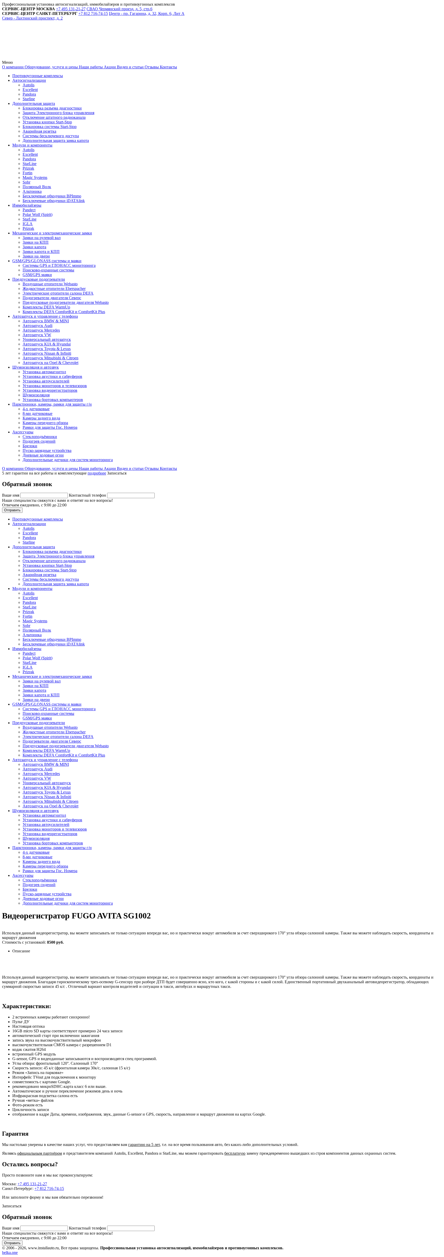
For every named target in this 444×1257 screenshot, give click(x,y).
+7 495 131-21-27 (32, 1184)
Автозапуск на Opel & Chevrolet (50, 362)
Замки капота (34, 247)
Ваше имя (11, 495)
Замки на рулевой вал (42, 237)
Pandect (29, 210)
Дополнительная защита (33, 103)
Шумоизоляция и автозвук (35, 367)
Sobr (26, 182)
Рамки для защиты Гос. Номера (50, 427)
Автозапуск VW (37, 335)
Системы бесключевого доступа (51, 136)
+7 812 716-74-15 (49, 1188)
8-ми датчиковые (37, 413)
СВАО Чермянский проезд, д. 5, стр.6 (119, 9)
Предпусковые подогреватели (38, 279)
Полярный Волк (37, 187)
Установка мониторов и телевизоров (55, 386)
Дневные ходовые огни (43, 455)
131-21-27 (71, 9)
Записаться (116, 473)
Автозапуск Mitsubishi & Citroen (50, 358)
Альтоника (32, 191)
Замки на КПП (36, 242)
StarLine (29, 163)
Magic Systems (35, 177)
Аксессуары (22, 432)
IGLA (28, 224)
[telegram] (40, 58)
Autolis (28, 85)
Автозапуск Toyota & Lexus (47, 349)
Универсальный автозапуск (47, 339)
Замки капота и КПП (41, 251)
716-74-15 (93, 13)
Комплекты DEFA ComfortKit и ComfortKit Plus (64, 311)
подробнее (97, 473)
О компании (13, 67)
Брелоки (30, 446)
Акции (109, 67)
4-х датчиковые (36, 409)
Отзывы (151, 67)
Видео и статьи (130, 67)
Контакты (168, 67)
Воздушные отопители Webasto (50, 284)
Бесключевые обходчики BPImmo (52, 196)
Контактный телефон (88, 495)
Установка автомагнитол (44, 372)
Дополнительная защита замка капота (56, 140)
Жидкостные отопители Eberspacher (54, 288)
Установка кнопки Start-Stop (47, 122)
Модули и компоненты (32, 145)
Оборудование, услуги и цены (51, 67)
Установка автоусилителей (46, 381)
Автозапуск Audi (37, 325)
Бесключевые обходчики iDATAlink (54, 200)
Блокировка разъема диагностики (52, 108)
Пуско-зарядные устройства (47, 450)
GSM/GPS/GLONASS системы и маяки (46, 261)
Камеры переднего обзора (45, 423)
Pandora (29, 94)
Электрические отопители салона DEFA (58, 293)
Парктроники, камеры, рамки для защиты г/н (52, 404)
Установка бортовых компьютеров (53, 399)
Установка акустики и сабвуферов (52, 376)
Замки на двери (36, 256)
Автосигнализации (29, 80)
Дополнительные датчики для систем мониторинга (68, 460)
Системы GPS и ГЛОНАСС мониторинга (59, 265)
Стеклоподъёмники (40, 436)
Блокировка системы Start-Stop (50, 126)
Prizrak (28, 168)
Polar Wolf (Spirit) (37, 214)
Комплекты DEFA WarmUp (46, 307)
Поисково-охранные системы (48, 270)
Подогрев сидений (39, 441)
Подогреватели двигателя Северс (52, 298)
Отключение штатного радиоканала (54, 117)
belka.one (10, 1252)
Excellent (30, 89)
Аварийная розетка (39, 131)
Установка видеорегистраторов (50, 390)
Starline (29, 99)
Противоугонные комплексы (37, 76)
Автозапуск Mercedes (41, 330)
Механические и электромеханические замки (52, 233)
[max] (118, 58)
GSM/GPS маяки (37, 274)
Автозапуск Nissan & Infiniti (47, 353)
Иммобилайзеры (26, 205)
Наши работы (90, 67)
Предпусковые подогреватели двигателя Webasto (66, 302)
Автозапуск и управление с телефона (45, 316)
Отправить (12, 510)
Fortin (27, 173)
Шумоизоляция (36, 395)
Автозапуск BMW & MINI (46, 321)
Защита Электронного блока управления (58, 113)
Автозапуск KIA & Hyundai (47, 344)
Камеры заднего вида (41, 418)
